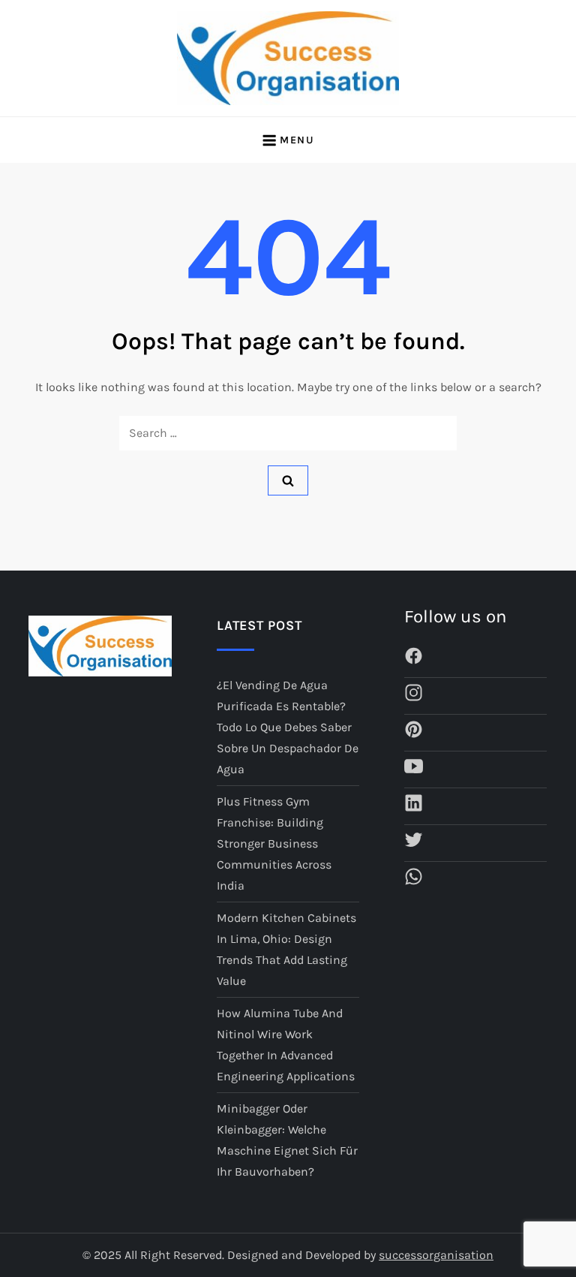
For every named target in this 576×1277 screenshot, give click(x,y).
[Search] (288, 480)
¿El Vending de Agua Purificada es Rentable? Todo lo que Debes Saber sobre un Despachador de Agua (287, 727)
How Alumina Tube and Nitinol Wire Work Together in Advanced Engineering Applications (286, 1044)
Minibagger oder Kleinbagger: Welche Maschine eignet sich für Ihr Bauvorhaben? (287, 1140)
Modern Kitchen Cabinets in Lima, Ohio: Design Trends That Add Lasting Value (286, 949)
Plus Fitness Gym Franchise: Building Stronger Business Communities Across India (274, 843)
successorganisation (436, 1255)
